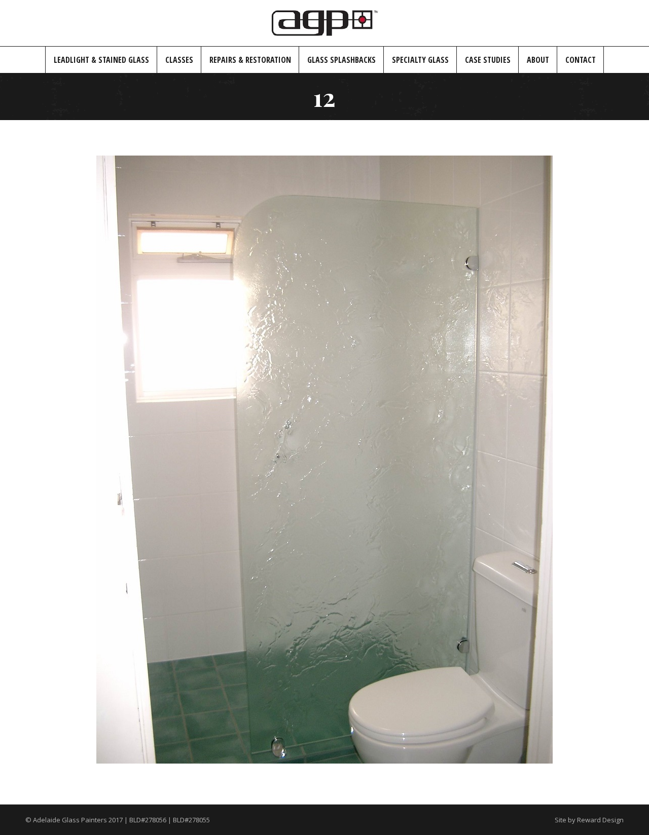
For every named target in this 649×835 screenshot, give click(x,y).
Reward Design (600, 819)
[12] (324, 460)
